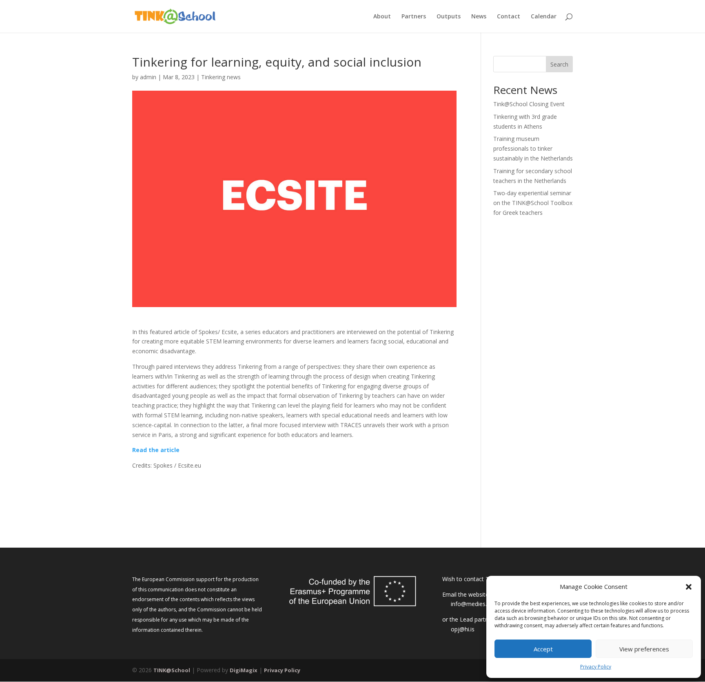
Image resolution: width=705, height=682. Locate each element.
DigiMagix (243, 670)
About (382, 16)
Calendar (543, 16)
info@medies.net (473, 604)
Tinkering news (221, 77)
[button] (689, 587)
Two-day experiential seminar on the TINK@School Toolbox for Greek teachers (532, 202)
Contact (508, 16)
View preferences (644, 649)
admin (148, 77)
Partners (413, 16)
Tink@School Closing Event (529, 104)
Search (559, 64)
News (478, 16)
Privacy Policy (595, 666)
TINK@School (171, 670)
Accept (543, 649)
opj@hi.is (462, 629)
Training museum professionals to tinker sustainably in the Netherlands (533, 148)
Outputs (449, 16)
